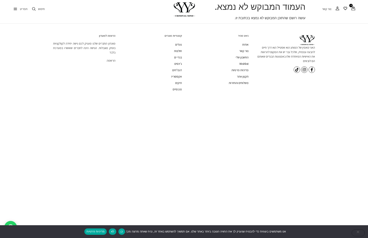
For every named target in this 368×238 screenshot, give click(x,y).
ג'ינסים (178, 64)
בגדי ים (178, 57)
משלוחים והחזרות (239, 83)
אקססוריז (176, 76)
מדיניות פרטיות (240, 70)
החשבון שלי (242, 57)
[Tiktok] (297, 69)
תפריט (23, 9)
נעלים (178, 44)
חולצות (178, 51)
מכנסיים (177, 89)
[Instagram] (304, 69)
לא (112, 231)
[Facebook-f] (312, 69)
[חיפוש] (34, 9)
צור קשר (326, 9)
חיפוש (41, 9)
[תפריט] (15, 9)
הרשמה (111, 60)
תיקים (178, 83)
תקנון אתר (243, 76)
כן (122, 231)
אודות (245, 44)
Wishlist (244, 64)
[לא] (358, 232)
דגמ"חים (177, 70)
